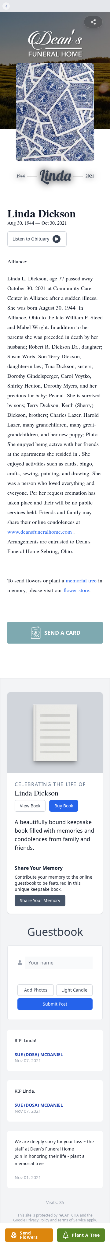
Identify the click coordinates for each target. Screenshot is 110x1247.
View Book (30, 806)
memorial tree (81, 580)
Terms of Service (71, 1220)
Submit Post (55, 1004)
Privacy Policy (37, 1220)
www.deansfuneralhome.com (40, 531)
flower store (76, 590)
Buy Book (63, 806)
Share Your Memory (40, 900)
